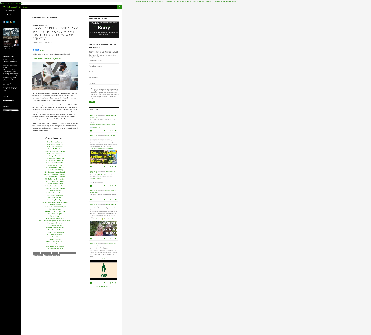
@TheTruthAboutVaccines (103, 174)
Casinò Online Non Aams (54, 237)
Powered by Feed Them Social (104, 286)
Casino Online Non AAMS (55, 246)
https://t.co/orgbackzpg (110, 219)
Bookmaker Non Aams (54, 223)
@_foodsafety (101, 115)
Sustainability (38, 255)
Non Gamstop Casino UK (54, 163)
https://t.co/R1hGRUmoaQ (96, 258)
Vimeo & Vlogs (83, 7)
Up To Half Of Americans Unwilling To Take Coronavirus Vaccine (10, 65)
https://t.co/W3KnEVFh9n (109, 258)
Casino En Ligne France (55, 183)
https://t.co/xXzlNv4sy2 (95, 178)
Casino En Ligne (55, 216)
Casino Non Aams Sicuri (55, 197)
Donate (9, 15)
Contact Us (112, 7)
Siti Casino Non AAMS (55, 234)
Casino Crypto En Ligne (55, 200)
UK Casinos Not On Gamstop (55, 149)
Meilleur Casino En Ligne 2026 (55, 211)
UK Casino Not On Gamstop (55, 179)
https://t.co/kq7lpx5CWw (96, 148)
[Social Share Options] (91, 131)
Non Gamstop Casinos (55, 142)
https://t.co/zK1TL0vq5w (109, 124)
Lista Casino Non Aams (55, 195)
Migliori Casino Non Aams (55, 232)
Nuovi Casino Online (55, 225)
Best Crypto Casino (54, 230)
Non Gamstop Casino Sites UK (55, 172)
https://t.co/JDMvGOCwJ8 (96, 124)
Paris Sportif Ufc (55, 209)
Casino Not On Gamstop (55, 170)
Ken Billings (48, 42)
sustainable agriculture (52, 255)
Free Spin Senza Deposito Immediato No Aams (55, 220)
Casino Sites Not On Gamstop (55, 151)
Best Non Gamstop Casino (55, 193)
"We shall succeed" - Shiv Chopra (15, 7)
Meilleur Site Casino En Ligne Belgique (55, 202)
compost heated (37, 25)
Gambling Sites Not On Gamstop (55, 174)
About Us (102, 7)
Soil (45, 25)
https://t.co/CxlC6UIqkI (108, 148)
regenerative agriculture (67, 253)
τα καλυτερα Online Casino (55, 156)
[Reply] (104, 130)
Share (42, 50)
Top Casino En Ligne (55, 214)
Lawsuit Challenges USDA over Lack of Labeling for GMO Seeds (11, 89)
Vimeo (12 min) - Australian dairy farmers (46, 59)
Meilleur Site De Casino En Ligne (55, 207)
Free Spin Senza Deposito (54, 218)
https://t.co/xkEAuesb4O (96, 219)
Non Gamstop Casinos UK (55, 158)
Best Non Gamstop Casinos (55, 181)
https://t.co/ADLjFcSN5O (96, 196)
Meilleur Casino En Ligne (55, 165)
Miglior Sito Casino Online (55, 227)
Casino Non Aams (55, 190)
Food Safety (93, 115)
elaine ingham (46, 253)
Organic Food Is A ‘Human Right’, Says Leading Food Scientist (9, 79)
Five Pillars (94, 7)
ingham (55, 253)
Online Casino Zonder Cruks (55, 186)
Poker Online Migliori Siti (54, 241)
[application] (104, 30)
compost (36, 253)
